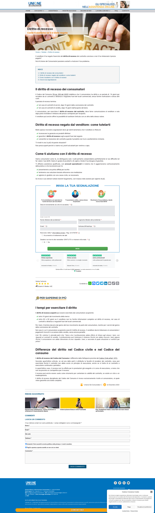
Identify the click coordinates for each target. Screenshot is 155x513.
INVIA (77, 249)
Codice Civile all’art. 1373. (108, 358)
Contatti (125, 11)
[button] (151, 492)
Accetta (115, 507)
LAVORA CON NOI (102, 11)
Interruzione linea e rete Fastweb (73, 409)
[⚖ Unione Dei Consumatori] (38, 4)
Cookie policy (37, 508)
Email (42, 226)
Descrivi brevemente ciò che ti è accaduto (55, 205)
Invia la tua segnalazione (48, 80)
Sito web (27, 434)
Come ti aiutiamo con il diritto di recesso (53, 77)
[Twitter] (98, 284)
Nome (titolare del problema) (50, 220)
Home (28, 11)
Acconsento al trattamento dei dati (55, 235)
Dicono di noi (86, 11)
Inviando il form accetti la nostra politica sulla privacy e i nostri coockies (49, 444)
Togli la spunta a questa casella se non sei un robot (43, 447)
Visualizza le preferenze (144, 507)
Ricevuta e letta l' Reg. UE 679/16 (59, 233)
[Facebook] (94, 284)
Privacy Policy (134, 511)
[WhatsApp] (90, 284)
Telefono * (28, 438)
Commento (29, 451)
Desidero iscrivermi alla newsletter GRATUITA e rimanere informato (64, 239)
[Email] (110, 284)
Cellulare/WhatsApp (86, 226)
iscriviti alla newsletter (119, 488)
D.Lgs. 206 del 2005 (60, 94)
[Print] (117, 284)
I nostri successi (69, 11)
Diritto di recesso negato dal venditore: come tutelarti (57, 75)
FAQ (116, 11)
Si (44, 242)
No (49, 242)
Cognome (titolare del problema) (90, 220)
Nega (129, 507)
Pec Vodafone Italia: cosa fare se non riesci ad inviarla (112, 410)
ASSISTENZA (53, 11)
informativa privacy (58, 233)
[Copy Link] (114, 284)
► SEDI (27, 495)
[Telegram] (102, 284)
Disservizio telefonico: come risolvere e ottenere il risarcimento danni (40, 410)
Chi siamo (38, 11)
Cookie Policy (126, 511)
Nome (27, 425)
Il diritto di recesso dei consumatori (51, 73)
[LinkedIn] (106, 284)
